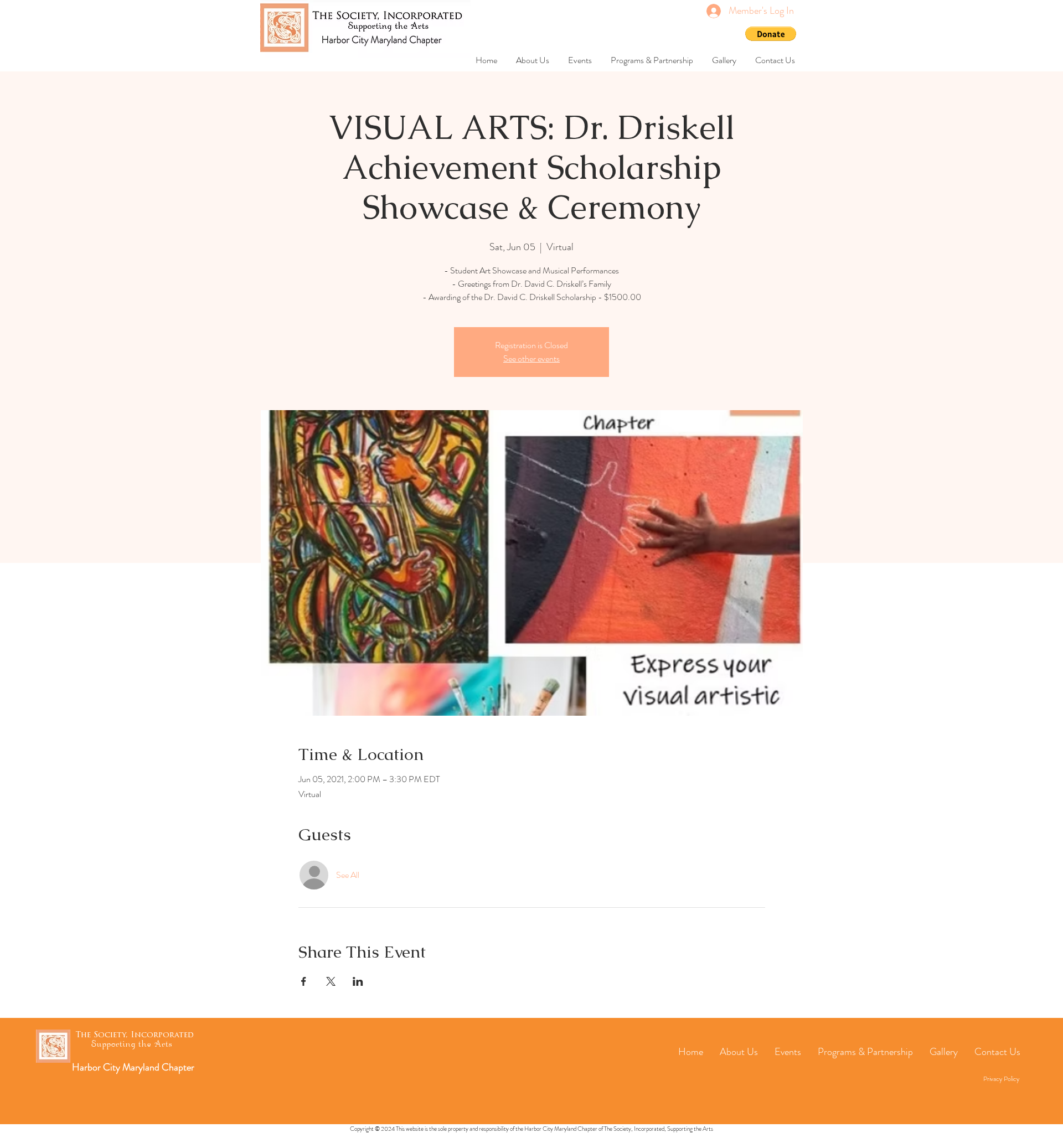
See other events (531, 358)
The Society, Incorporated (135, 1035)
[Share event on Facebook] (303, 981)
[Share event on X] (331, 981)
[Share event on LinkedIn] (358, 981)
